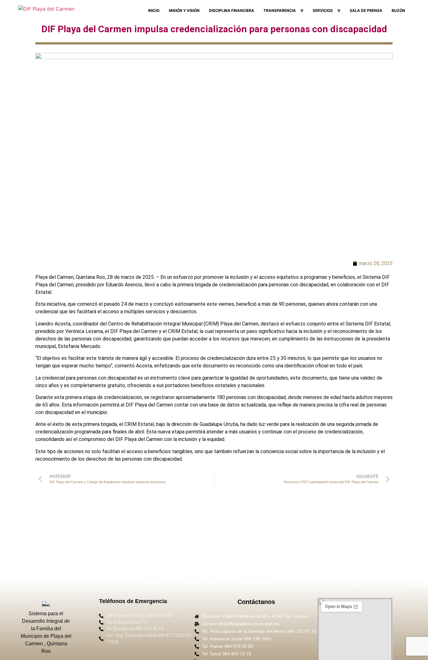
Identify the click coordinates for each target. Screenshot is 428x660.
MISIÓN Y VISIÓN (184, 10)
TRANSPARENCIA (280, 10)
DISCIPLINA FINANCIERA (231, 10)
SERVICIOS (323, 10)
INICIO (153, 10)
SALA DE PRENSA (366, 10)
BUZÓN (398, 10)
